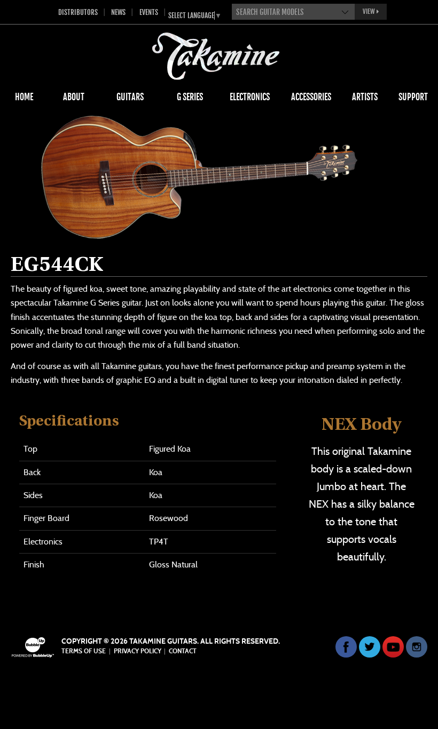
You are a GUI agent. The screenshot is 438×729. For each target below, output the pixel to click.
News (118, 12)
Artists (365, 97)
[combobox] (293, 12)
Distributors (78, 12)
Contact (183, 651)
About (73, 97)
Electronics (250, 97)
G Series (190, 97)
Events (148, 12)
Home (24, 97)
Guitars (130, 97)
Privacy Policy (137, 651)
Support (413, 97)
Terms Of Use (83, 651)
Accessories (311, 97)
